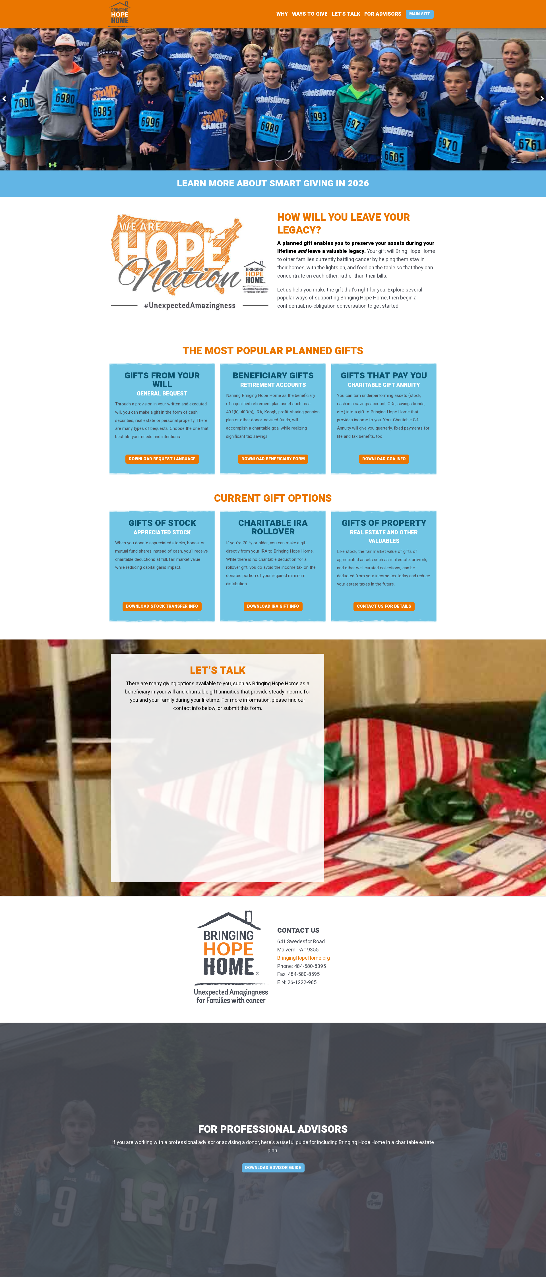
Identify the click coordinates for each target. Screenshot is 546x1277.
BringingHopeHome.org (303, 958)
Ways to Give (310, 14)
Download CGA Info (384, 459)
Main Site (419, 14)
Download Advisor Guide (273, 1168)
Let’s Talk (346, 14)
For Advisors (383, 14)
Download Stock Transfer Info (162, 606)
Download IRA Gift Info (273, 606)
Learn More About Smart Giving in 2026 (273, 183)
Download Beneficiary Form (273, 459)
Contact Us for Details (384, 606)
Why (282, 14)
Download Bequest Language (162, 459)
